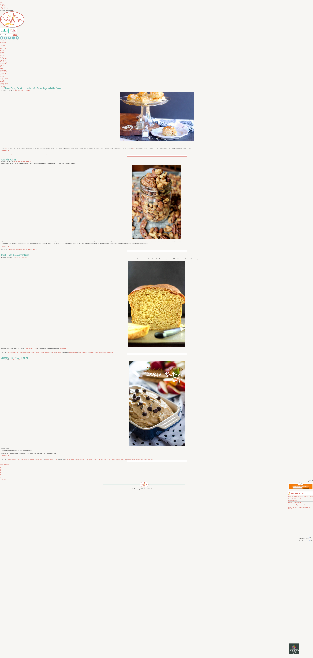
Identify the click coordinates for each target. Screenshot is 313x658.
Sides (42, 352)
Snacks (35, 249)
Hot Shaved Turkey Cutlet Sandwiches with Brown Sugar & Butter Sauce (31, 88)
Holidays (54, 154)
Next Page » (3, 479)
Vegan (53, 352)
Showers (42, 459)
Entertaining (44, 154)
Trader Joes (150, 459)
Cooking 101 (26, 352)
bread (79, 352)
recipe (125, 459)
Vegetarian (59, 352)
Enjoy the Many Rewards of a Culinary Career (300, 496)
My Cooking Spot (4, 9)
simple (130, 459)
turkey (133, 148)
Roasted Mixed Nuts (9, 159)
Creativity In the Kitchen (294, 502)
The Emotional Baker (31, 348)
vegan (108, 352)
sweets (144, 459)
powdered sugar (116, 459)
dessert (96, 459)
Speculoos (139, 459)
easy (102, 459)
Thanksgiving (102, 352)
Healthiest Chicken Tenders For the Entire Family (299, 508)
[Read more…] (5, 150)
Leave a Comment (25, 90)
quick (122, 459)
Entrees (49, 154)
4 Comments (24, 257)
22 (0, 477)
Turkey (6, 148)
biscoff (66, 459)
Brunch (30, 154)
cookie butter (81, 459)
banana (75, 352)
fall (90, 352)
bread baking (85, 352)
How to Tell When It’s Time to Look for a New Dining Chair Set (300, 499)
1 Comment (21, 359)
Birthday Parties (12, 154)
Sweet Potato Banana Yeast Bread (15, 255)
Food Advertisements (303, 481)
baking (71, 352)
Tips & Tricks (48, 352)
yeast (111, 352)
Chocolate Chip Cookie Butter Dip (14, 357)
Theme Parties (53, 459)
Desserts (19, 459)
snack (133, 459)
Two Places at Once (18, 241)
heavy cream (107, 459)
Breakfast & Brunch (22, 154)
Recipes (60, 154)
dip (99, 459)
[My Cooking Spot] (300, 489)
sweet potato (94, 352)
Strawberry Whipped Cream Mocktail (298, 505)
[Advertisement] (301, 567)
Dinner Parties (36, 154)
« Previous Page (4, 464)
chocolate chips (73, 459)
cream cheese (89, 459)
